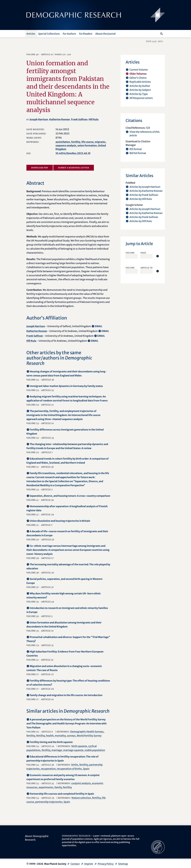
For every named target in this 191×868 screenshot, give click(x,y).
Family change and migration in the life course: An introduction (66, 695)
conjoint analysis (81, 783)
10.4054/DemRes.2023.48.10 (73, 153)
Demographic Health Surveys (87, 731)
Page (143, 253)
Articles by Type (139, 93)
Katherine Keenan (59, 119)
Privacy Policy (106, 863)
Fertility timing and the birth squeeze (51, 742)
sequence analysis (66, 145)
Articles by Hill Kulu (141, 198)
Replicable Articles (140, 81)
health (50, 735)
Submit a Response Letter (73, 168)
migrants (100, 141)
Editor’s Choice (138, 77)
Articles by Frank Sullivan (144, 194)
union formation (87, 145)
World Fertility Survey (89, 735)
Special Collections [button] (49, 33)
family (58, 787)
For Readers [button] (85, 33)
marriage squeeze (73, 750)
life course (87, 141)
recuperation (48, 768)
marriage (56, 750)
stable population (95, 750)
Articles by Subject (140, 89)
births (74, 764)
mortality (60, 735)
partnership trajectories (48, 801)
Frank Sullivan (79, 119)
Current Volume (139, 69)
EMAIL (98, 326)
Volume (130, 253)
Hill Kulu (93, 119)
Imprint (88, 863)
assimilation (63, 141)
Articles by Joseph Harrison (145, 186)
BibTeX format (138, 153)
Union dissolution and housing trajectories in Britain (60, 520)
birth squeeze (79, 746)
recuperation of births (69, 768)
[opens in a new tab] (158, 846)
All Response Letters (141, 97)
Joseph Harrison (39, 119)
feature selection (81, 797)
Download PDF (39, 168)
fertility (75, 141)
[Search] (161, 34)
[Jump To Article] (157, 256)
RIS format (136, 149)
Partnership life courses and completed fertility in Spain (62, 793)
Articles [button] (30, 33)
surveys (71, 735)
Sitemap (123, 863)
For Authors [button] (69, 33)
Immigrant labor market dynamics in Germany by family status (66, 385)
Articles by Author (140, 85)
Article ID (147, 268)
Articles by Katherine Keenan (146, 190)
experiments (46, 787)
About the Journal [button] (105, 33)
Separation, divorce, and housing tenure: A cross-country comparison (70, 495)
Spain (86, 768)
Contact (75, 863)
